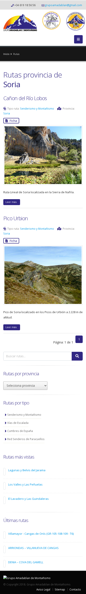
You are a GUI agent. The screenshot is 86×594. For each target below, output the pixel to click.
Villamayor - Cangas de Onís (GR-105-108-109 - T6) (41, 534)
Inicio (6, 54)
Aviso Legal (43, 589)
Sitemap (60, 589)
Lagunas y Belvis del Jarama (26, 470)
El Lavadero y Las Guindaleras (28, 499)
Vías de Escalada (17, 422)
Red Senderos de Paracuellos (26, 439)
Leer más (12, 202)
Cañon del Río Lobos (25, 98)
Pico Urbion (15, 218)
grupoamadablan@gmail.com (63, 5)
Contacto (75, 589)
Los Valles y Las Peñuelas (25, 484)
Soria (6, 113)
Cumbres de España (20, 431)
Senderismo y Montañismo (37, 108)
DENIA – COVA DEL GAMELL (25, 562)
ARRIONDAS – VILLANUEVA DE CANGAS (33, 548)
